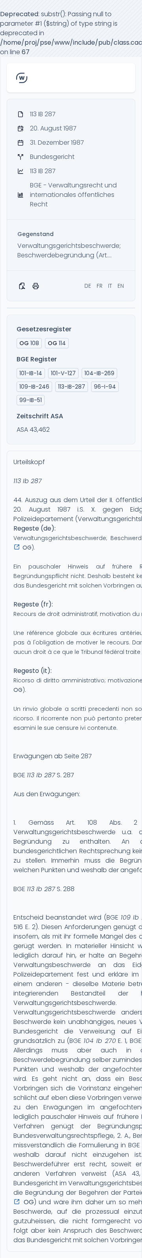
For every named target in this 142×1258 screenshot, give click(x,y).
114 (57, 343)
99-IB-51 (30, 400)
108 (29, 343)
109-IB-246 (34, 387)
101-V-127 (63, 373)
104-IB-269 (99, 373)
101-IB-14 (30, 373)
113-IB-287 (71, 387)
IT (110, 286)
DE (87, 286)
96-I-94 (105, 387)
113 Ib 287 (27, 480)
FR (100, 286)
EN (121, 286)
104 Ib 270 (100, 1040)
